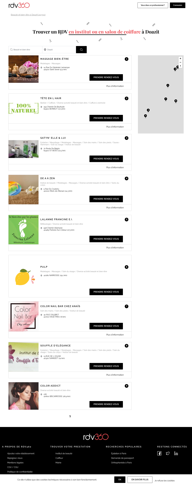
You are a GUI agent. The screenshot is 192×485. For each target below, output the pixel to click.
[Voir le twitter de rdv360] (168, 453)
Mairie (58, 462)
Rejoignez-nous (14, 458)
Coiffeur (59, 458)
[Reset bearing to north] (180, 66)
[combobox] (25, 49)
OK (119, 479)
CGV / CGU (12, 467)
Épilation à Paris (118, 453)
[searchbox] (25, 49)
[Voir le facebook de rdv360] (159, 453)
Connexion (177, 5)
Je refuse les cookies (165, 480)
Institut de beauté (64, 453)
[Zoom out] (180, 62)
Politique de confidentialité (20, 472)
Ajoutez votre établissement (20, 453)
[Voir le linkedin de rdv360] (176, 453)
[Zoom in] (180, 58)
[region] (161, 94)
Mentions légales (15, 462)
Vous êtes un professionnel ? (153, 5)
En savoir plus (140, 479)
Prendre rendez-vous (106, 77)
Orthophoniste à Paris (121, 462)
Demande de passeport (122, 458)
